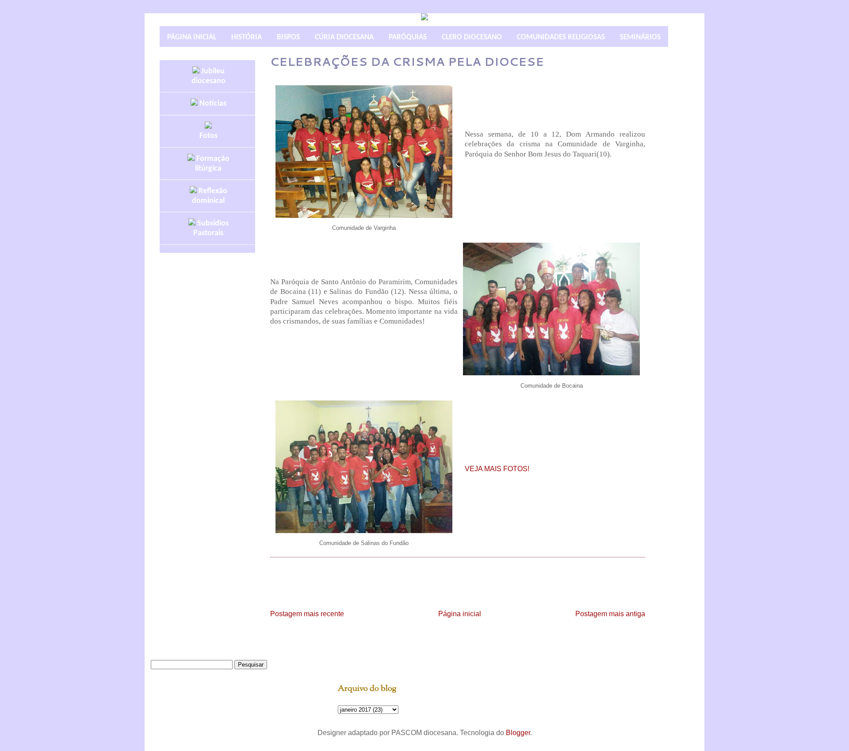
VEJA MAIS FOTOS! (497, 469)
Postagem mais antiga (610, 614)
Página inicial (459, 614)
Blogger (518, 732)
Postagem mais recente (307, 614)
